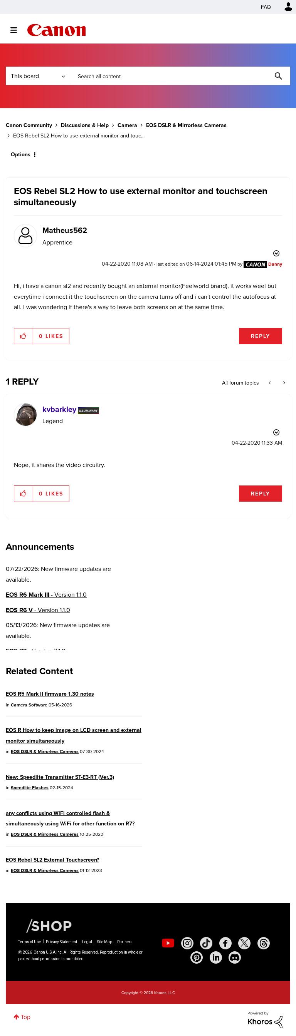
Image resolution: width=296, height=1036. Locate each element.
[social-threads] (263, 943)
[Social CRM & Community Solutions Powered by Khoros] (265, 1019)
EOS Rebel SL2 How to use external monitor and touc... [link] (79, 135)
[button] (23, 336)
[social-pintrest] (196, 957)
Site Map (104, 942)
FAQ (266, 7)
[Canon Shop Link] (45, 925)
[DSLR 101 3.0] (270, 382)
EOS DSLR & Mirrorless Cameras (186, 125)
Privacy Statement (61, 942)
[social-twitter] (244, 943)
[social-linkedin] (216, 957)
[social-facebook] (225, 943)
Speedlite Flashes (30, 787)
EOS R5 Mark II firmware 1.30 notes (50, 694)
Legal (87, 942)
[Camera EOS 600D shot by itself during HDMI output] (283, 382)
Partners (125, 942)
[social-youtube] (168, 943)
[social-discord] (235, 957)
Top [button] (25, 1017)
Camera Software (29, 704)
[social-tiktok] (206, 943)
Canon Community (56, 30)
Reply (260, 336)
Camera (127, 125)
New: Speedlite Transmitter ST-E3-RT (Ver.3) (60, 777)
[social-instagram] (187, 943)
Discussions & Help (85, 125)
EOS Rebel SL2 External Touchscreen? (52, 860)
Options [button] (20, 154)
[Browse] (17, 30)
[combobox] (180, 76)
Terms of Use (29, 942)
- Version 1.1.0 (46, 594)
